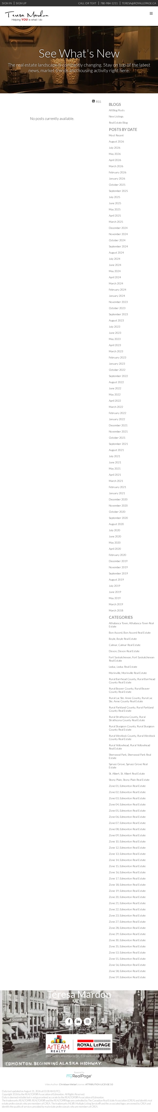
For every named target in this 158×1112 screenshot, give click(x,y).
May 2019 (115, 598)
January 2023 (117, 363)
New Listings (116, 116)
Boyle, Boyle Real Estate (123, 638)
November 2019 (118, 567)
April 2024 (115, 277)
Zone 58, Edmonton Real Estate (127, 971)
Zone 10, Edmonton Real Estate (127, 841)
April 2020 (115, 548)
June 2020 (115, 536)
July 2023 (114, 326)
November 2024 (118, 234)
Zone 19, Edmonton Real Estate (127, 890)
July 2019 (114, 585)
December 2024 (118, 227)
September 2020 (118, 517)
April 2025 (115, 215)
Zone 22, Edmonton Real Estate (127, 909)
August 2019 (116, 579)
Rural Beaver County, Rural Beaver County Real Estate (129, 690)
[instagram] (88, 1021)
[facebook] (69, 1021)
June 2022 (115, 388)
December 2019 (118, 561)
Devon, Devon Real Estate (124, 651)
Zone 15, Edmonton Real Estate (127, 866)
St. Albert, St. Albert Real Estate (127, 773)
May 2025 (115, 209)
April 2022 (115, 400)
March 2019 (116, 604)
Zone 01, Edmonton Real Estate (127, 785)
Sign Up (21, 3)
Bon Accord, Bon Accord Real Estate (130, 632)
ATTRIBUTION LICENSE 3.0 (99, 1084)
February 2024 (117, 289)
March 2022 (116, 406)
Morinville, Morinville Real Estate (128, 672)
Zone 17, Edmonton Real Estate (127, 878)
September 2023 (118, 314)
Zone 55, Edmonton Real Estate (127, 958)
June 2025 (115, 203)
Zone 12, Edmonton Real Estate (127, 847)
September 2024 (118, 246)
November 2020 (118, 505)
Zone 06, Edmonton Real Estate (127, 816)
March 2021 (116, 480)
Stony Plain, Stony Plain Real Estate (129, 779)
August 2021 (116, 450)
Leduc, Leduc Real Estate (123, 666)
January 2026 (117, 178)
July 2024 (114, 258)
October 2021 (117, 437)
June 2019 (115, 592)
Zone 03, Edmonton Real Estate (127, 798)
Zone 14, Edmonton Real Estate (127, 860)
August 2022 (116, 382)
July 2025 (114, 197)
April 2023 (115, 345)
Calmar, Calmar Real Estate (124, 645)
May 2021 (115, 468)
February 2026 (117, 172)
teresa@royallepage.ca (87, 1012)
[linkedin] (79, 1021)
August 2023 (116, 320)
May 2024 (115, 271)
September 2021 (118, 443)
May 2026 (115, 153)
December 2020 (118, 499)
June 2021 (115, 462)
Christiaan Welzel (68, 1084)
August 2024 (116, 252)
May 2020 (115, 542)
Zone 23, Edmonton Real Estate (127, 915)
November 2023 (118, 302)
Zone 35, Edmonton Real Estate (127, 946)
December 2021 (118, 425)
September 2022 (118, 376)
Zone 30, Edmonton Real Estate (127, 940)
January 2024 (117, 295)
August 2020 (116, 524)
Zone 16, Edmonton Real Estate (127, 872)
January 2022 (117, 419)
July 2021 (114, 456)
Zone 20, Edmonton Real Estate (127, 897)
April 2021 (115, 474)
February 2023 (117, 357)
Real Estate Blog (118, 122)
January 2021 (117, 493)
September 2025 (118, 190)
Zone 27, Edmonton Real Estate (127, 921)
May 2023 (115, 339)
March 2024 (116, 283)
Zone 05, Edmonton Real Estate (127, 810)
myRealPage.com (79, 1076)
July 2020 (114, 530)
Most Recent (116, 135)
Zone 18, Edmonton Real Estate (127, 884)
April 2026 (115, 160)
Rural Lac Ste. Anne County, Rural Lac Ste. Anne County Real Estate (130, 699)
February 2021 (117, 487)
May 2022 (115, 394)
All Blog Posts (117, 110)
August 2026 (116, 141)
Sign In (7, 3)
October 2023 (117, 308)
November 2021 (118, 431)
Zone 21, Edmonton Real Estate (127, 903)
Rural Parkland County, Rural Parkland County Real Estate (131, 709)
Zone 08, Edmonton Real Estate (127, 829)
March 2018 (116, 610)
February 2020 (117, 554)
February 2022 (117, 413)
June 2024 (115, 264)
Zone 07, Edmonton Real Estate (127, 823)
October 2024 (117, 240)
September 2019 (118, 573)
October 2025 (117, 184)
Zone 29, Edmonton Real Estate (127, 934)
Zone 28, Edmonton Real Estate (127, 927)
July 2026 (114, 147)
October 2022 (117, 369)
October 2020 (117, 511)
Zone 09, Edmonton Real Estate (127, 835)
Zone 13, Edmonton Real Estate (127, 853)
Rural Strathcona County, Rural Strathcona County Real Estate (127, 718)
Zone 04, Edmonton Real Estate (127, 804)
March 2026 (116, 166)
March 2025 (116, 221)
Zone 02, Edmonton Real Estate (127, 792)
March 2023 (116, 351)
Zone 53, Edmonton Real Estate (127, 952)
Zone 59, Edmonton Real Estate (127, 977)
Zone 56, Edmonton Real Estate (127, 964)
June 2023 (115, 332)
